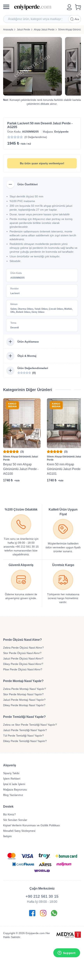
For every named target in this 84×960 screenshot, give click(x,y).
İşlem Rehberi (11, 778)
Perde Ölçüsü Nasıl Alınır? (22, 639)
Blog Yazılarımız (13, 794)
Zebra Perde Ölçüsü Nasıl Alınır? (23, 647)
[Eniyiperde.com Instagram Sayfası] (43, 913)
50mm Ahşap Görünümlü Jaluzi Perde (20, 458)
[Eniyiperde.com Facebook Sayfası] (32, 913)
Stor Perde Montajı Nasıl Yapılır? (23, 694)
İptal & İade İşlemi (14, 784)
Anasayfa (8, 29)
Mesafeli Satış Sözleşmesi (19, 830)
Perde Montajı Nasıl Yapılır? (23, 681)
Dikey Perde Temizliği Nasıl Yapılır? (25, 741)
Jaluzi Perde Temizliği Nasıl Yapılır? (25, 730)
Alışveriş (9, 765)
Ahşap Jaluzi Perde (44, 29)
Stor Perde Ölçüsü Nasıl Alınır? (22, 653)
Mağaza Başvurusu (15, 789)
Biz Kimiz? (9, 814)
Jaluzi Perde (23, 29)
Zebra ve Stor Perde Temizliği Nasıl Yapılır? (30, 724)
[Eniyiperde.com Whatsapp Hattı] (54, 913)
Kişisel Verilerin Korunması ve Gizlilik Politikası (31, 825)
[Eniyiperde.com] (39, 7)
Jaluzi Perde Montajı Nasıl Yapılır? (24, 699)
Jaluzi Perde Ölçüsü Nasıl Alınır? (23, 658)
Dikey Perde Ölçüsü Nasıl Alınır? (23, 663)
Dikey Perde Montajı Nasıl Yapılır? (24, 705)
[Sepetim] (78, 7)
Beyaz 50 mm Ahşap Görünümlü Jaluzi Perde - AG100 (20, 469)
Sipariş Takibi (11, 773)
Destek (8, 806)
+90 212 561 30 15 (42, 896)
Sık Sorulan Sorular (15, 819)
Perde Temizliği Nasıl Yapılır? (24, 716)
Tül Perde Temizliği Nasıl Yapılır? (23, 735)
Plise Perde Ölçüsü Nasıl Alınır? (22, 669)
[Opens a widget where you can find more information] (66, 953)
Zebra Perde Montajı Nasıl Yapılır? (24, 688)
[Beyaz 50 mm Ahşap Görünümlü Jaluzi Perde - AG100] (22, 423)
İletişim (7, 836)
